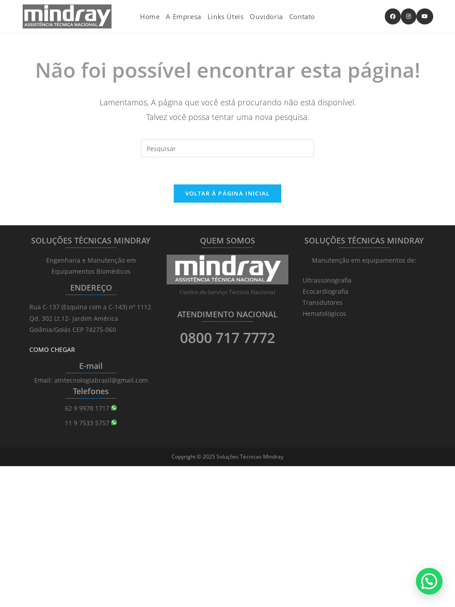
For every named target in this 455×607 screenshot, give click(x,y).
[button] (429, 581)
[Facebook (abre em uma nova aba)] (393, 16)
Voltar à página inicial (227, 193)
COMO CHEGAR (52, 349)
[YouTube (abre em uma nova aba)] (424, 16)
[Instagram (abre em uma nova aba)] (408, 16)
